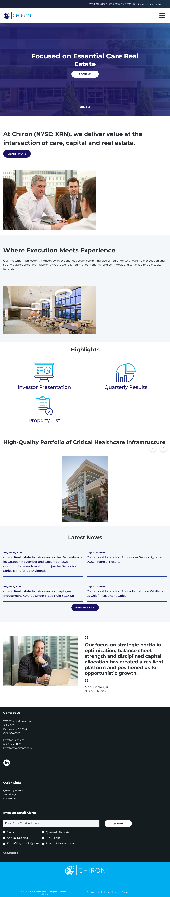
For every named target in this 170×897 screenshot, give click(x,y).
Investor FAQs (16, 798)
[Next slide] (163, 448)
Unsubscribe (10, 852)
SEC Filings (14, 794)
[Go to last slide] (152, 448)
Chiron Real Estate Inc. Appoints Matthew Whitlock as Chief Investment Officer (125, 593)
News (10, 832)
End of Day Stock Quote (23, 843)
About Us (85, 74)
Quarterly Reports (58, 832)
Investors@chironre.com (17, 747)
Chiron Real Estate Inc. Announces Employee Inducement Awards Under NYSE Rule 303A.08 (38, 593)
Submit (118, 823)
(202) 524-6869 (12, 743)
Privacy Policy (111, 892)
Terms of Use (93, 892)
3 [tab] (89, 107)
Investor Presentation (44, 387)
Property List (44, 420)
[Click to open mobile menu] (162, 16)
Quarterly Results (125, 387)
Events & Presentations (61, 843)
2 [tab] (86, 107)
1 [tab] (81, 107)
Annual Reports (17, 837)
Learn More (17, 153)
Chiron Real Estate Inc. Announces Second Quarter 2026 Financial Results (125, 559)
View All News (85, 607)
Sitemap (126, 892)
